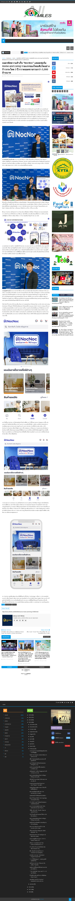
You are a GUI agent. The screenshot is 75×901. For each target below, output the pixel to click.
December (32, 724)
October (32, 729)
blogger (9, 667)
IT (25, 44)
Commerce (31, 44)
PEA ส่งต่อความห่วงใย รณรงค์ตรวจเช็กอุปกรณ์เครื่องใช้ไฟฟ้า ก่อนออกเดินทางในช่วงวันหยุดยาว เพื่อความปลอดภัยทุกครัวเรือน (62, 301)
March (31, 746)
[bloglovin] (17, 2)
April (31, 744)
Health (38, 44)
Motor (10, 44)
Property (21, 44)
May (31, 741)
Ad (5, 753)
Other (6, 721)
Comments (70, 295)
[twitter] (12, 2)
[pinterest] (14, 2)
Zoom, (21, 76)
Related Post (6, 637)
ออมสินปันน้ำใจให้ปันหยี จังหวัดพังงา (38, 795)
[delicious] (30, 2)
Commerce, (17, 76)
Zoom (14, 58)
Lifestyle (44, 44)
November (32, 727)
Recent (63, 295)
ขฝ (5, 756)
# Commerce (8, 604)
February (32, 748)
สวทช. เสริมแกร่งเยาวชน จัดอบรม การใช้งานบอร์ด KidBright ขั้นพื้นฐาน (66, 308)
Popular (55, 295)
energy (7, 742)
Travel (4, 44)
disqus (25, 667)
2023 (30, 722)
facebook (41, 667)
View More (47, 636)
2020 (30, 892)
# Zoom (14, 604)
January (32, 884)
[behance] (25, 2)
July (31, 736)
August (32, 734)
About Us (64, 44)
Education (57, 44)
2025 (30, 717)
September (32, 731)
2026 (30, 715)
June (31, 739)
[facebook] (9, 2)
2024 (30, 720)
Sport (50, 44)
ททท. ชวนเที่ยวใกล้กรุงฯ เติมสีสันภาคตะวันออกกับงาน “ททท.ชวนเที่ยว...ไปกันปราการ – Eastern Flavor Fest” (8, 655)
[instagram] (27, 2)
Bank (15, 44)
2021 (30, 889)
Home (3, 58)
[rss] (22, 2)
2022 (30, 887)
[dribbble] (19, 2)
